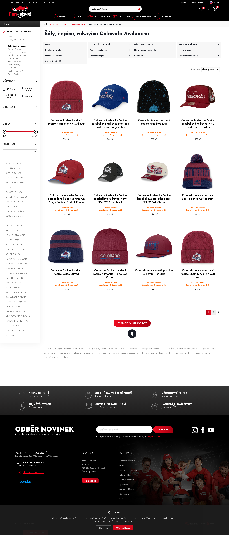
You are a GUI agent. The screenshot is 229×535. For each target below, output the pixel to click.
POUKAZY (167, 16)
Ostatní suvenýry (14, 64)
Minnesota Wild (14, 225)
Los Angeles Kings (15, 168)
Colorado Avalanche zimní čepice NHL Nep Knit (154, 122)
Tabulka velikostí (125, 475)
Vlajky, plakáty (13, 58)
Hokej (7, 23)
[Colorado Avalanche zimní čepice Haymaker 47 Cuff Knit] (66, 96)
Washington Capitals (17, 268)
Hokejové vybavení (14, 61)
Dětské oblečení (13, 68)
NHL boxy (10, 335)
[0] (201, 9)
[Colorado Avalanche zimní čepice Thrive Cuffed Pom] (198, 171)
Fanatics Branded (28, 89)
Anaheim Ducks (13, 163)
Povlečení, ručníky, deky (17, 52)
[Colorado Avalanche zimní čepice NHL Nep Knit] (154, 96)
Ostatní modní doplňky (16, 71)
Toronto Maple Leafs (16, 258)
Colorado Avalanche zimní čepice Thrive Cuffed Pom (198, 197)
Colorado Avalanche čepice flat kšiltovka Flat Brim (154, 272)
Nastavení (103, 527)
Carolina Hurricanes (16, 196)
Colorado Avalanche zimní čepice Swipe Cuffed (66, 272)
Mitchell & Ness (11, 96)
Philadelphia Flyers (15, 182)
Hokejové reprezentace (18, 320)
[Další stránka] (219, 312)
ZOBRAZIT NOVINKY (146, 16)
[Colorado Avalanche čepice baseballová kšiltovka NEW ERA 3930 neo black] (110, 171)
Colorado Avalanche (18, 31)
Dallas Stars (12, 206)
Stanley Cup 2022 (15, 74)
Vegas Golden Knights (17, 301)
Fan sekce (90, 481)
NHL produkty (12, 325)
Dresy (10, 36)
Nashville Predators (16, 230)
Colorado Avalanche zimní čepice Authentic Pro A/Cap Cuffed (110, 274)
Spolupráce (123, 484)
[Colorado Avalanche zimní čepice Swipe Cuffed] (66, 247)
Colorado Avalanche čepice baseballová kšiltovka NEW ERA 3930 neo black (110, 199)
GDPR (121, 465)
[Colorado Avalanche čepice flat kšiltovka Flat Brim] (154, 247)
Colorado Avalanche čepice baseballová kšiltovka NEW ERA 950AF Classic (154, 199)
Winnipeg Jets (12, 187)
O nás (43, 2)
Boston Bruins (13, 287)
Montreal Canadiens (16, 292)
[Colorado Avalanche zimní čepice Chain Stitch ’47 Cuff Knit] (198, 247)
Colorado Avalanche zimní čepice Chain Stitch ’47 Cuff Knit (198, 274)
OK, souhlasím (123, 527)
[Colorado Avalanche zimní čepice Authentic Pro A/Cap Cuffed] (110, 247)
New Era (28, 96)
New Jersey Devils (14, 278)
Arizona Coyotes (14, 244)
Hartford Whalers (15, 311)
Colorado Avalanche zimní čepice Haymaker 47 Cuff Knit (66, 122)
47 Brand (11, 89)
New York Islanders (16, 177)
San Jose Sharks (14, 282)
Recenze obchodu (17, 2)
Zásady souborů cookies (128, 470)
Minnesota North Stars (18, 316)
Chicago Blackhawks (17, 273)
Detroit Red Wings (15, 211)
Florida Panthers (14, 220)
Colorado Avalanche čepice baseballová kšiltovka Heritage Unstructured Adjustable (110, 124)
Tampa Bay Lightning (16, 297)
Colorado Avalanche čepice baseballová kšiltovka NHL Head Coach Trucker (197, 124)
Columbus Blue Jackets (17, 201)
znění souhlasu (154, 436)
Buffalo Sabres (13, 173)
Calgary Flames (14, 192)
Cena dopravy (124, 494)
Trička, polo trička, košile (17, 39)
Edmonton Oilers (15, 216)
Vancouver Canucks (16, 263)
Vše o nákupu (32, 2)
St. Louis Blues (13, 254)
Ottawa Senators (15, 239)
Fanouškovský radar (127, 489)
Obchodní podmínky (127, 460)
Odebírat (163, 429)
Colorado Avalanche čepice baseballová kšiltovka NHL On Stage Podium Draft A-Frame (66, 199)
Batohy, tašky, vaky (14, 49)
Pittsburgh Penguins (16, 249)
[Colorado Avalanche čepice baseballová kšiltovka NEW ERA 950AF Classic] (154, 171)
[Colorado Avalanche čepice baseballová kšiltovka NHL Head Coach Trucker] (198, 96)
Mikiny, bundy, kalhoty (16, 42)
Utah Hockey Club (15, 330)
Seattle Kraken (13, 306)
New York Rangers (15, 235)
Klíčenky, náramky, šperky (17, 55)
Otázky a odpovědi (126, 479)
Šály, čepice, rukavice (18, 46)
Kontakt (51, 2)
